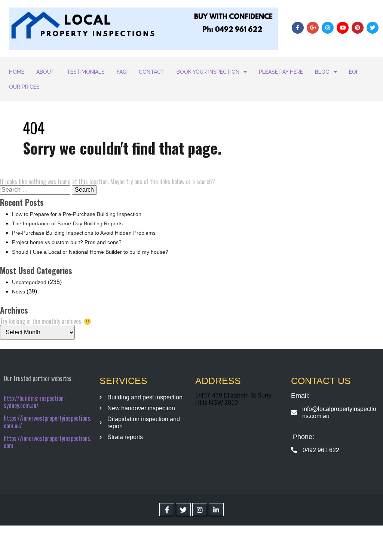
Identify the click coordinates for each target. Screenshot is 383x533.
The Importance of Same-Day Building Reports (67, 223)
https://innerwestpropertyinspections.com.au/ (47, 422)
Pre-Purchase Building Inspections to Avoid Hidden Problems (84, 233)
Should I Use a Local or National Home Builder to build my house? (90, 252)
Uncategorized (29, 282)
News (18, 292)
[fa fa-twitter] (183, 509)
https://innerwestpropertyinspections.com (47, 442)
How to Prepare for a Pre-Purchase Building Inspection (76, 214)
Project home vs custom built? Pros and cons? (67, 242)
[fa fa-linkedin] (216, 509)
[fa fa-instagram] (199, 509)
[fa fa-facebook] (166, 509)
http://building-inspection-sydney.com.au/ (35, 402)
